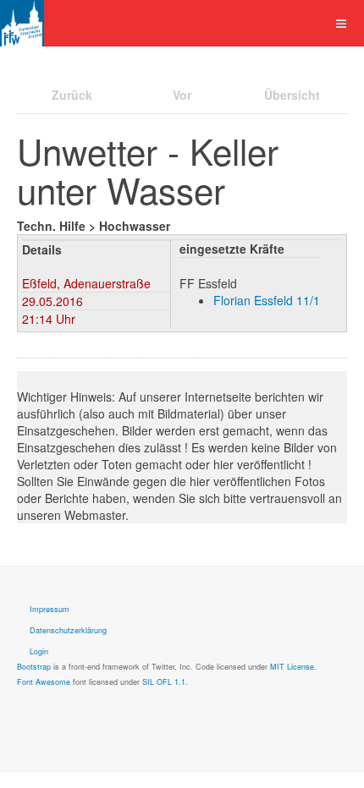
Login (39, 651)
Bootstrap (34, 666)
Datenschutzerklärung (68, 630)
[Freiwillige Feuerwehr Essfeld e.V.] (22, 23)
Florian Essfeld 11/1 (266, 300)
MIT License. (293, 666)
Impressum (49, 609)
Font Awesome (43, 681)
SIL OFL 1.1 (163, 681)
